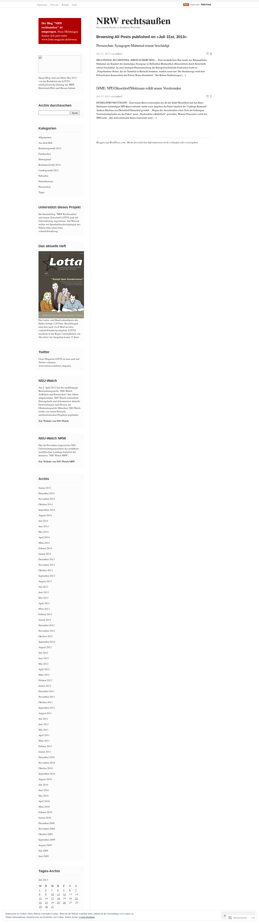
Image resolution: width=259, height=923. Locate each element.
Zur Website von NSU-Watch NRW (56, 461)
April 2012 (44, 669)
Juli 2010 (43, 784)
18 (58, 898)
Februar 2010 (45, 812)
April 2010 (44, 801)
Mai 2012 (43, 663)
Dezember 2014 (46, 493)
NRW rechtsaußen (133, 20)
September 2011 (46, 707)
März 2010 (44, 806)
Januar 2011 (44, 751)
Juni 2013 (43, 592)
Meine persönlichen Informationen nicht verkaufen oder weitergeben (162, 142)
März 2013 (44, 608)
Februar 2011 (45, 746)
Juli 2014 (43, 520)
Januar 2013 (44, 619)
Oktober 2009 (45, 834)
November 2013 (46, 564)
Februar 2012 (45, 680)
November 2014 (46, 498)
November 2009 (46, 828)
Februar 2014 (45, 548)
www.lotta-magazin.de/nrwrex (59, 39)
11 (58, 894)
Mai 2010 (43, 795)
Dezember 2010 (46, 757)
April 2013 (44, 603)
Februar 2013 (45, 614)
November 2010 (46, 762)
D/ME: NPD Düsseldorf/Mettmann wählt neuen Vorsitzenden (138, 88)
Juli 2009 (43, 850)
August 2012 (45, 647)
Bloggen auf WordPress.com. (111, 142)
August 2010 (45, 779)
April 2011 (44, 735)
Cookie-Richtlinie (87, 916)
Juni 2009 (43, 856)
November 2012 (46, 630)
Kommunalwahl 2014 (49, 164)
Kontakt (65, 4)
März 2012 (44, 674)
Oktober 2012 (45, 636)
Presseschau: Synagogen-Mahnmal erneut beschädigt (132, 45)
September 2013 (46, 575)
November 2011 (46, 696)
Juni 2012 (43, 658)
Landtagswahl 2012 (48, 170)
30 (46, 906)
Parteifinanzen (45, 181)
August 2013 (45, 581)
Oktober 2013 (45, 570)
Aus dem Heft (45, 142)
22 (40, 902)
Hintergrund (44, 159)
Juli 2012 (43, 652)
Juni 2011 (43, 724)
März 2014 (44, 542)
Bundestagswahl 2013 (49, 148)
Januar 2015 (44, 487)
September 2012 (46, 641)
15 (40, 898)
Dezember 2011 (46, 691)
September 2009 (46, 839)
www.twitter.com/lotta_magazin (54, 365)
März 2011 (44, 740)
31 (52, 906)
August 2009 (45, 845)
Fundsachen (44, 153)
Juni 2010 (43, 790)
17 (52, 898)
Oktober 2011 (45, 702)
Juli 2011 (43, 718)
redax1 (118, 53)
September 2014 (46, 509)
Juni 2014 (43, 526)
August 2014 (45, 515)
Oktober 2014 (45, 504)
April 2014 (44, 537)
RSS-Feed (206, 4)
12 (64, 894)
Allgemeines (44, 137)
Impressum (42, 4)
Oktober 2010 (45, 768)
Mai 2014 (43, 531)
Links (74, 4)
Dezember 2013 (46, 559)
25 (58, 902)
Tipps (41, 192)
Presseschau (44, 186)
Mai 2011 (43, 729)
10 (52, 894)
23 (46, 902)
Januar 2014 (44, 553)
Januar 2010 (44, 817)
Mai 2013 (43, 597)
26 (64, 902)
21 (76, 898)
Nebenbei (43, 175)
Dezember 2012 (46, 625)
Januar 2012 (44, 685)
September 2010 (46, 773)
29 (40, 906)
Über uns (54, 4)
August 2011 (45, 713)
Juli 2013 (43, 586)
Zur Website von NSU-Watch (53, 421)
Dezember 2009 (46, 823)
